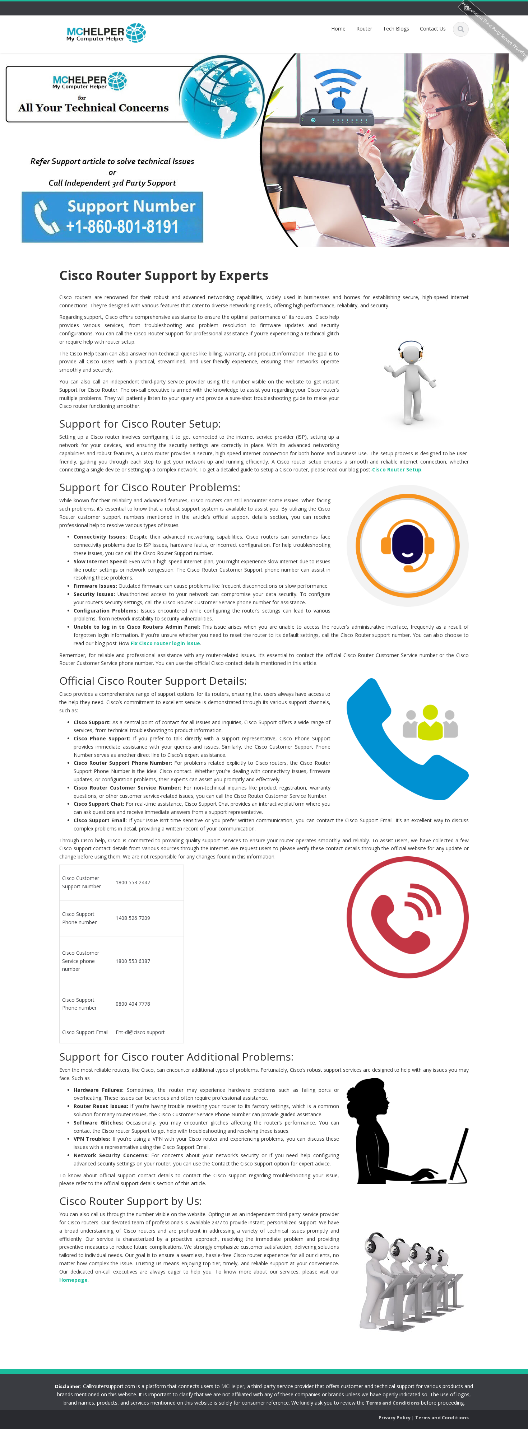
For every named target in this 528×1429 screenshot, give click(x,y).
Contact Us (433, 28)
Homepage (73, 1279)
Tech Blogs (396, 28)
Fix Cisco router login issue (165, 643)
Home (338, 28)
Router (364, 28)
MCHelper (232, 1386)
